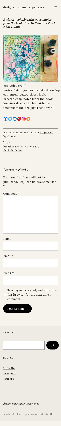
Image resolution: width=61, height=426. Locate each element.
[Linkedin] (15, 119)
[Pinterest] (19, 119)
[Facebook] (5, 119)
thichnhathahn (12, 150)
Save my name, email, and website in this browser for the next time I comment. (32, 294)
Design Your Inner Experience (23, 7)
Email (8, 256)
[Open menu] (56, 7)
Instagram (9, 373)
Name (8, 239)
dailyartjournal (29, 146)
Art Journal (46, 132)
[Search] (52, 345)
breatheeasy (10, 146)
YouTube (8, 378)
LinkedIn (9, 368)
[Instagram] (24, 119)
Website (8, 273)
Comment (11, 194)
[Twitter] (10, 119)
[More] (28, 119)
